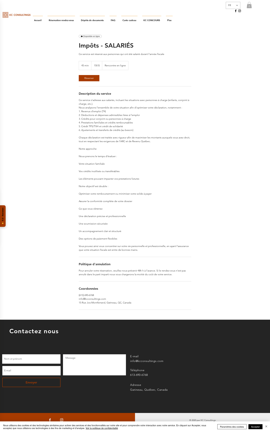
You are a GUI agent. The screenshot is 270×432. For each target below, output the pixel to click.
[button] (249, 5)
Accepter (255, 426)
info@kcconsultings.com (146, 361)
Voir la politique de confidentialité (102, 428)
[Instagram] (239, 11)
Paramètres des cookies (232, 426)
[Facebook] (236, 11)
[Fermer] (266, 427)
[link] (89, 78)
